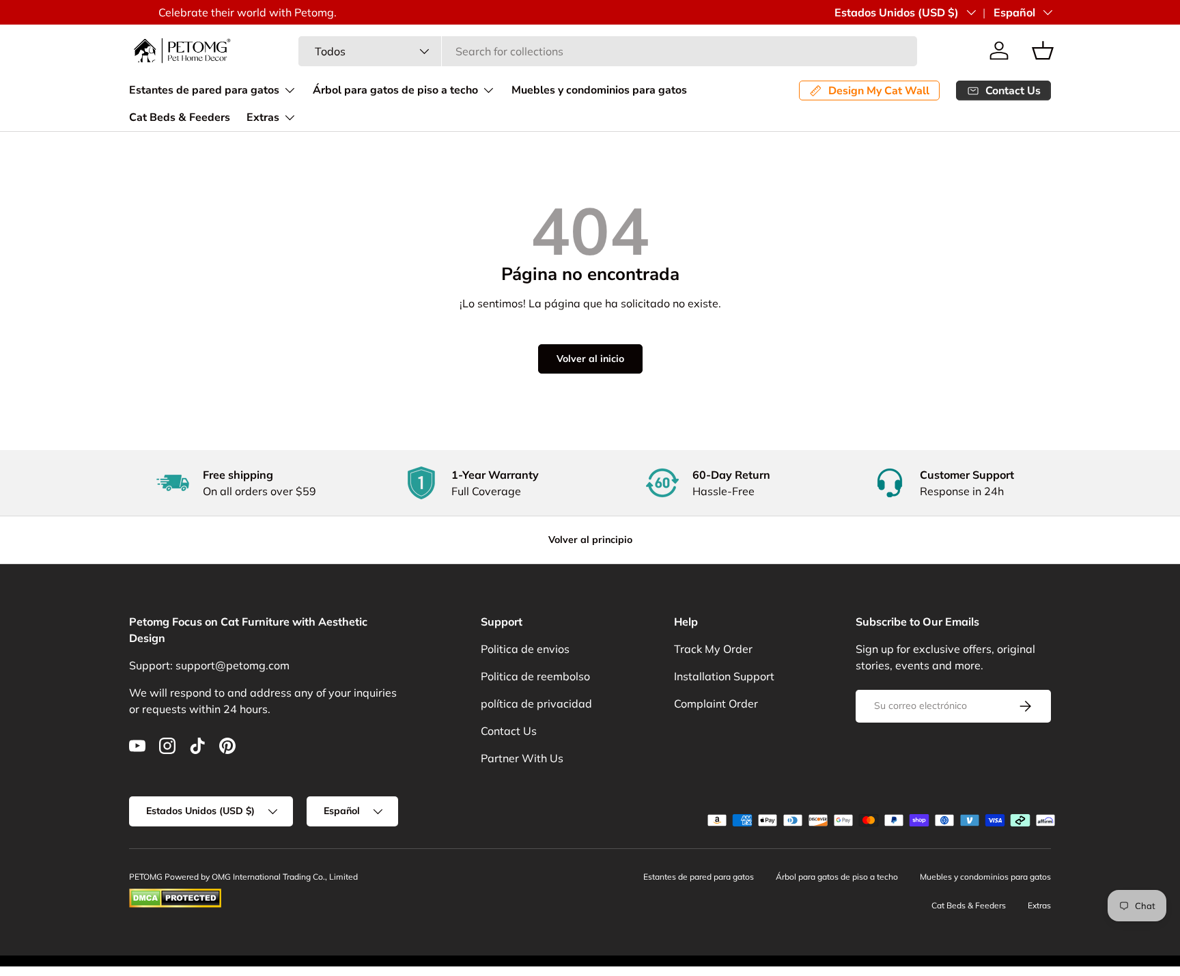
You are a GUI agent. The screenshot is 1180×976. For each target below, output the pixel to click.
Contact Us (509, 731)
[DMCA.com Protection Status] (175, 894)
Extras (263, 117)
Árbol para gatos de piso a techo (395, 90)
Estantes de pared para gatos (204, 90)
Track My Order (713, 649)
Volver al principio (590, 539)
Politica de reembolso (535, 676)
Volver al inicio (590, 358)
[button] (1043, 51)
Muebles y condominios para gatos (599, 90)
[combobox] (607, 51)
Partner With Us (522, 758)
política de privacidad (536, 703)
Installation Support (724, 676)
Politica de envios (525, 649)
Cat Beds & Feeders (179, 117)
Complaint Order (716, 703)
